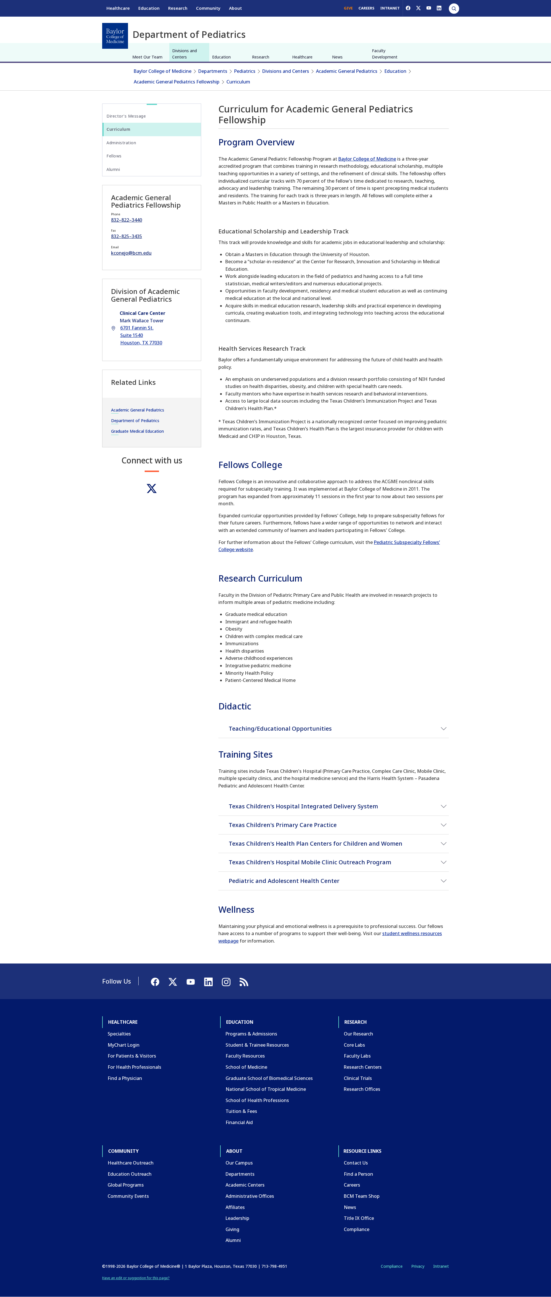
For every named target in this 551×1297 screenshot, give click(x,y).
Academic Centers (245, 1185)
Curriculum (238, 82)
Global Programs (126, 1185)
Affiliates (235, 1207)
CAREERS (366, 8)
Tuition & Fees (241, 1111)
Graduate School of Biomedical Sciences (269, 1078)
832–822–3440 (126, 220)
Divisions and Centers (184, 54)
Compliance (356, 1229)
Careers (352, 1185)
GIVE (348, 8)
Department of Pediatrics (135, 420)
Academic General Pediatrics (346, 71)
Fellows (114, 156)
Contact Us (356, 1163)
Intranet (441, 1266)
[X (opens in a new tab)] (418, 8)
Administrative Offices (250, 1196)
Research (177, 8)
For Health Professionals (134, 1067)
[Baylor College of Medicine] (115, 36)
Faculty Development (384, 54)
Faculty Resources (245, 1056)
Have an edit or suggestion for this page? (136, 1277)
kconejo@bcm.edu (131, 253)
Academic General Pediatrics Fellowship (177, 82)
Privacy (417, 1266)
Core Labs (354, 1045)
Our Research (358, 1034)
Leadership (237, 1218)
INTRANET (390, 8)
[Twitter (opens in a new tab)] (152, 488)
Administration (121, 142)
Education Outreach (130, 1174)
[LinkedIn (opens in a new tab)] (439, 8)
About (235, 8)
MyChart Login (123, 1045)
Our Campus (239, 1163)
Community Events (128, 1196)
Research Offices (362, 1089)
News (337, 57)
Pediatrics (244, 71)
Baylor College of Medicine (162, 71)
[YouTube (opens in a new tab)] (428, 8)
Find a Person (358, 1174)
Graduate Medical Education (137, 431)
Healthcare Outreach (131, 1163)
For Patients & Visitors (132, 1056)
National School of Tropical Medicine (266, 1089)
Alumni (113, 169)
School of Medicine (246, 1067)
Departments (212, 71)
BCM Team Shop (362, 1196)
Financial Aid (239, 1122)
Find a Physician (125, 1078)
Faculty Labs (357, 1056)
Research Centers (363, 1067)
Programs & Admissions (251, 1034)
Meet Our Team (147, 57)
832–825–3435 (126, 236)
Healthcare (118, 8)
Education (149, 8)
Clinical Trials (358, 1078)
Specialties (119, 1034)
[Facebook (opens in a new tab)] (408, 8)
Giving (232, 1229)
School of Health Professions (257, 1100)
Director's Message (126, 116)
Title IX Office (359, 1218)
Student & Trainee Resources (257, 1045)
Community (208, 8)
